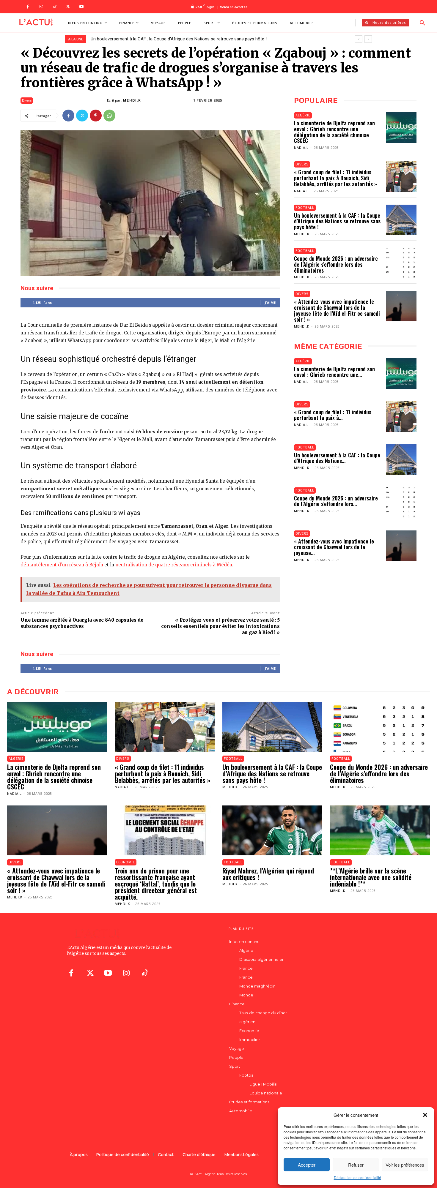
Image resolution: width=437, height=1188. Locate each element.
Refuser (356, 1165)
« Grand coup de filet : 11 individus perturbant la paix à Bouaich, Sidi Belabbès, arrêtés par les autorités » (335, 178)
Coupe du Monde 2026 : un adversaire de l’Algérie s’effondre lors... (336, 501)
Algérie (302, 115)
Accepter (306, 1165)
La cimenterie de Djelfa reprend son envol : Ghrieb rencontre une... (334, 372)
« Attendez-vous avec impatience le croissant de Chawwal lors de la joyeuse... (334, 547)
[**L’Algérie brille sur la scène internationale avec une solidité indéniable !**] (380, 830)
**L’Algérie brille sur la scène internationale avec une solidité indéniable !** (370, 877)
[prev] (358, 39)
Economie (125, 862)
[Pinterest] (96, 115)
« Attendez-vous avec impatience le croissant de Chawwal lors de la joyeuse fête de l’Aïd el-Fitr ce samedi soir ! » (337, 310)
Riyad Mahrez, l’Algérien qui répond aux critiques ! (268, 874)
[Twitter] (68, 6)
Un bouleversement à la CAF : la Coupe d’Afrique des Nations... (337, 458)
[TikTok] (54, 6)
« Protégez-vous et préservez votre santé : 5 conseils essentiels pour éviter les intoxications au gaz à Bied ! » (220, 626)
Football (304, 207)
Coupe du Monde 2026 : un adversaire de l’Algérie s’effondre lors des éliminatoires (171, 39)
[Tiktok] (145, 973)
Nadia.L (301, 147)
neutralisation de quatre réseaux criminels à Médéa (173, 565)
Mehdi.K (132, 100)
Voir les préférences (405, 1165)
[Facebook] (28, 6)
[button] (425, 1115)
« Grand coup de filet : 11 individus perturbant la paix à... (332, 415)
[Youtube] (81, 6)
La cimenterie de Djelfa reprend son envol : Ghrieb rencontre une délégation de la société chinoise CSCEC (334, 131)
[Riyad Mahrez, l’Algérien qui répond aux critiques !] (272, 830)
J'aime (270, 302)
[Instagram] (41, 6)
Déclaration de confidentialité (357, 1177)
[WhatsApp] (109, 115)
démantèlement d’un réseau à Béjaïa (62, 565)
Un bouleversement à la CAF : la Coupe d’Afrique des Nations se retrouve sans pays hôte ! (337, 221)
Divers (27, 100)
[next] (368, 39)
